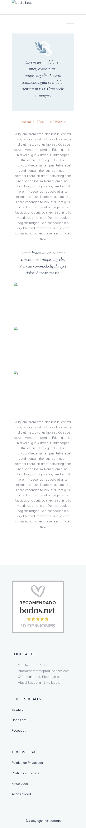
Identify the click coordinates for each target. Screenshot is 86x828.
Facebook (19, 730)
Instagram (19, 710)
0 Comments (58, 121)
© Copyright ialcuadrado (43, 821)
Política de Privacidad (27, 763)
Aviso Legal (20, 784)
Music (40, 121)
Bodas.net (19, 720)
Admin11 (25, 121)
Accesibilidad (21, 794)
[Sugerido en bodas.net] (38, 632)
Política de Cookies (25, 773)
